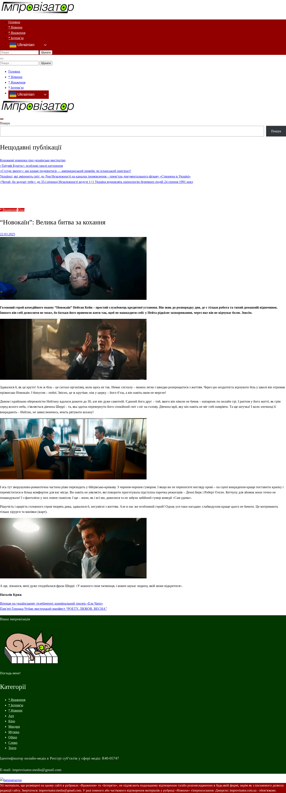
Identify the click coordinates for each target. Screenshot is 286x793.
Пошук (5, 123)
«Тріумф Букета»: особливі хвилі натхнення (31, 165)
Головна (14, 22)
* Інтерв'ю (15, 705)
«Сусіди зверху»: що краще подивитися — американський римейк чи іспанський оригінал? (65, 171)
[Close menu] (1, 58)
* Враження (16, 33)
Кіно (21, 210)
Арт (11, 716)
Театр (12, 748)
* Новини (15, 27)
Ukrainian (25, 44)
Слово (12, 742)
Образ (12, 737)
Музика (13, 732)
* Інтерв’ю (16, 38)
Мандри (14, 726)
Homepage (15, 190)
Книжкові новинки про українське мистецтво (33, 160)
